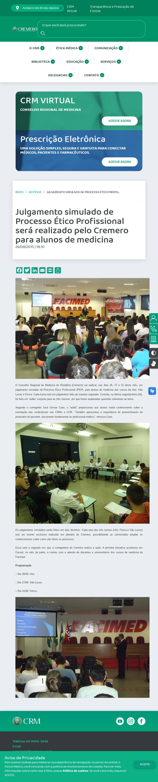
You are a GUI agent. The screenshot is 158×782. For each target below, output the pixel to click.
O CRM (34, 48)
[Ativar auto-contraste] (153, 353)
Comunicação (106, 48)
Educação (75, 62)
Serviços (108, 62)
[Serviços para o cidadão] (153, 318)
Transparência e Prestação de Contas (112, 9)
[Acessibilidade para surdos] (153, 363)
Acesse (119, 121)
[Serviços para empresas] (153, 339)
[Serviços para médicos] (153, 329)
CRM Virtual (72, 9)
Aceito (145, 764)
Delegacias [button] (57, 75)
